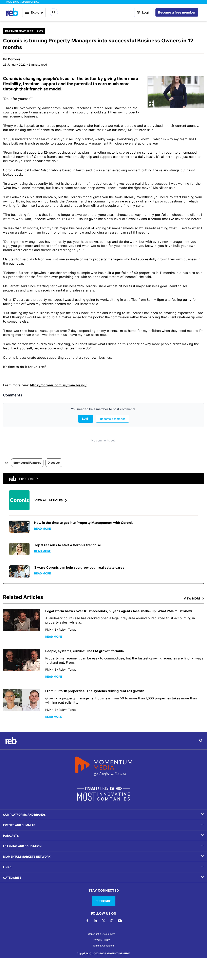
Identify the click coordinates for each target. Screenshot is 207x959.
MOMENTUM (29, 2)
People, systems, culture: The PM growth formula (84, 651)
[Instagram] (112, 921)
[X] (103, 921)
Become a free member (177, 12)
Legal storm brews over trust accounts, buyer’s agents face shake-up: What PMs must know (118, 611)
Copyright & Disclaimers (101, 933)
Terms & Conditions (103, 945)
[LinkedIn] (95, 921)
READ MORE (53, 636)
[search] (201, 741)
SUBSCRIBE (104, 901)
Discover (54, 462)
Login (146, 12)
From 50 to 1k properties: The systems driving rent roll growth (94, 691)
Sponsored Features (27, 462)
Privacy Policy (101, 939)
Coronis (14, 59)
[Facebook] (87, 921)
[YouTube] (120, 921)
